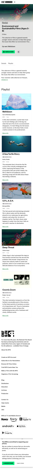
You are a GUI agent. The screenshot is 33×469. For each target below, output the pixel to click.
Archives (4, 390)
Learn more (20, 463)
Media (3, 406)
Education (4, 387)
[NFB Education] (6, 2)
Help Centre (5, 403)
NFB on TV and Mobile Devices (11, 416)
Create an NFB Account (8, 357)
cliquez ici (4, 80)
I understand (8, 463)
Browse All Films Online (8, 364)
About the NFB (6, 350)
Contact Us (4, 399)
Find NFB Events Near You (9, 367)
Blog (2, 380)
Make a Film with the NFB (9, 371)
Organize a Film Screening (9, 374)
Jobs (2, 409)
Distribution (5, 383)
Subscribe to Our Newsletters (10, 360)
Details (3, 63)
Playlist (5, 23)
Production (4, 393)
